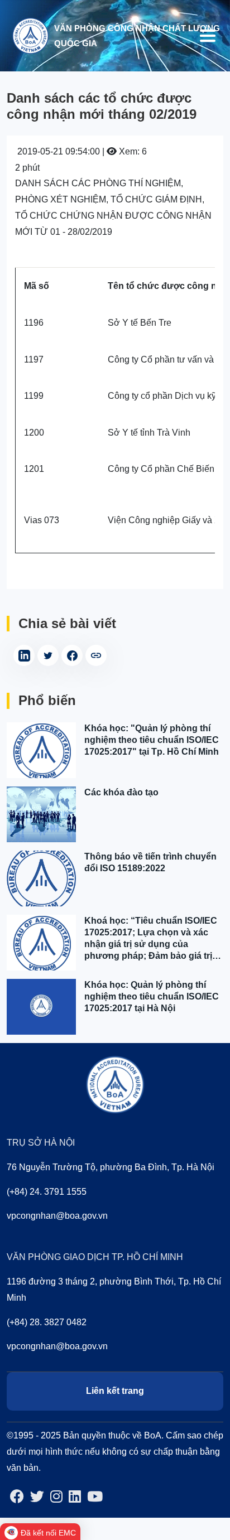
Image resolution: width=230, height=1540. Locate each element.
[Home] (30, 35)
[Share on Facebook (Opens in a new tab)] (72, 655)
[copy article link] (96, 655)
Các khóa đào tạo (121, 792)
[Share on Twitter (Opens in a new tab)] (48, 655)
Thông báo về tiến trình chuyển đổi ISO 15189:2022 (150, 862)
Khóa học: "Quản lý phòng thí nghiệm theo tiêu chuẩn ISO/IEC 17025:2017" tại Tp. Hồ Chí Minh (151, 739)
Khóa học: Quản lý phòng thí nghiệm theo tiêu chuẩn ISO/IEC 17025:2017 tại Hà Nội (151, 996)
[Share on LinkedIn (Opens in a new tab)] (24, 655)
